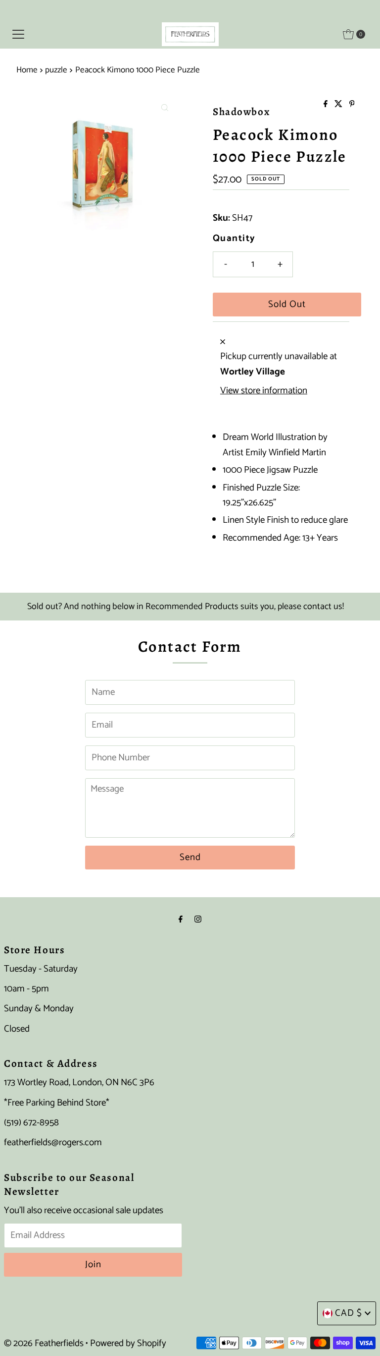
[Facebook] (181, 919)
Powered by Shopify (128, 1343)
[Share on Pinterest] (352, 105)
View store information (263, 390)
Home (27, 70)
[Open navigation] (18, 34)
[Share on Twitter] (339, 105)
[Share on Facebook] (327, 105)
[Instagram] (197, 919)
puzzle (56, 70)
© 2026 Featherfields (44, 1343)
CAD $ (348, 1313)
